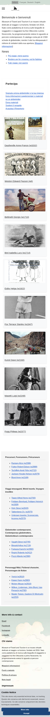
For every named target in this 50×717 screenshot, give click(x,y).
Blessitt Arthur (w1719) (21, 545)
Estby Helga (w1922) (15, 288)
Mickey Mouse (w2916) (21, 584)
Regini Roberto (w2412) (21, 553)
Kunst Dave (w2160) (14, 360)
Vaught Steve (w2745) (20, 542)
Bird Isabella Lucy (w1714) (17, 253)
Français (23, 2)
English (37, 2)
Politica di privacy (9, 675)
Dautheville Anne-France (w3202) (21, 145)
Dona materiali (12, 102)
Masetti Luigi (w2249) (15, 396)
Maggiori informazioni (11, 666)
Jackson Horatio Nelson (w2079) (25, 474)
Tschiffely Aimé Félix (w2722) (24, 470)
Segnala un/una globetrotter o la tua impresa (25, 93)
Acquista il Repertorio (15, 109)
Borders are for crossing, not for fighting (25, 59)
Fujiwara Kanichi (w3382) (22, 549)
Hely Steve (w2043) (19, 508)
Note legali (6, 680)
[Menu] (3, 8)
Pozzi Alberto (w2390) (20, 556)
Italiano (15, 2)
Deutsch (30, 2)
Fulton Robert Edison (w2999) (24, 467)
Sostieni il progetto (14, 105)
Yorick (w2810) (17, 577)
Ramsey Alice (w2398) (21, 463)
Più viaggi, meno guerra (18, 56)
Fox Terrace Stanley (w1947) (19, 324)
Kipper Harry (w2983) (20, 580)
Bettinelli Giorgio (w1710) (17, 217)
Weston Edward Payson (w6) (19, 181)
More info (25, 710)
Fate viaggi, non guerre (18, 63)
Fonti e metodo (8, 670)
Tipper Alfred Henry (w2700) (23, 498)
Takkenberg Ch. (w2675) (22, 512)
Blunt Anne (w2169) (19, 477)
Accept (26, 713)
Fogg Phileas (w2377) (15, 431)
